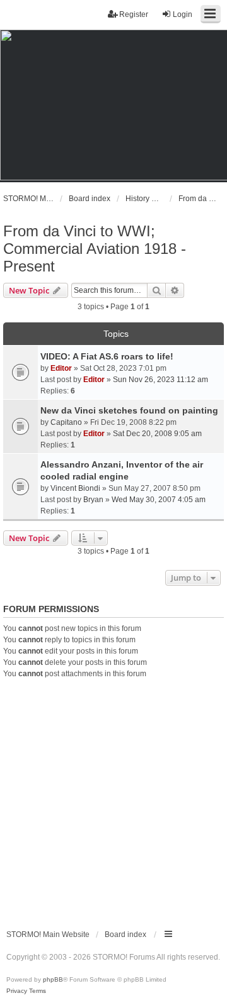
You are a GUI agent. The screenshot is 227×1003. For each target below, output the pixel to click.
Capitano (66, 422)
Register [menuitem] (133, 14)
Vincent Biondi (75, 488)
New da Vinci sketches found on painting (129, 410)
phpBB (53, 979)
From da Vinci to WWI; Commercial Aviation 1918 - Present (94, 248)
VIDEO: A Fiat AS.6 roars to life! (106, 356)
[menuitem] (16, 991)
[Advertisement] (113, 799)
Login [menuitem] (182, 14)
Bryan (93, 499)
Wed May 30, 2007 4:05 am (159, 499)
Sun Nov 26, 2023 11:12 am (160, 379)
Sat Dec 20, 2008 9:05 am (157, 433)
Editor (61, 368)
